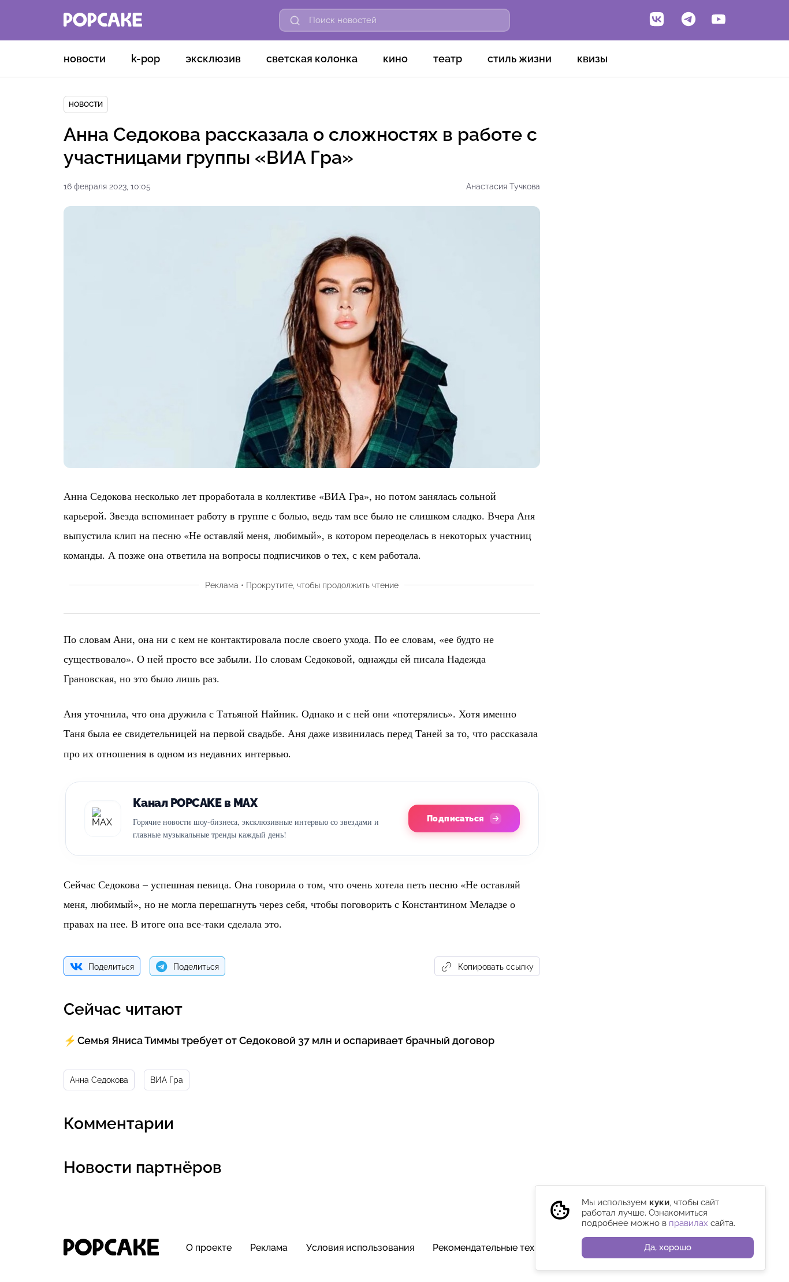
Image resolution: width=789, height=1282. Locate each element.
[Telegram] (688, 20)
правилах (688, 1223)
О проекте (209, 1247)
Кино (395, 59)
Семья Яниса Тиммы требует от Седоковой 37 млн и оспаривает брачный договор (285, 1040)
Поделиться (111, 966)
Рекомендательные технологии (502, 1247)
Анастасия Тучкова (503, 186)
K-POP (145, 59)
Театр (447, 59)
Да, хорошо (667, 1247)
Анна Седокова (99, 1080)
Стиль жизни (519, 59)
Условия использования (360, 1247)
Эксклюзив (213, 59)
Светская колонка (312, 59)
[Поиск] (295, 20)
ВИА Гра (166, 1080)
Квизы (592, 59)
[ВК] (656, 20)
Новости (85, 59)
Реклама (269, 1247)
